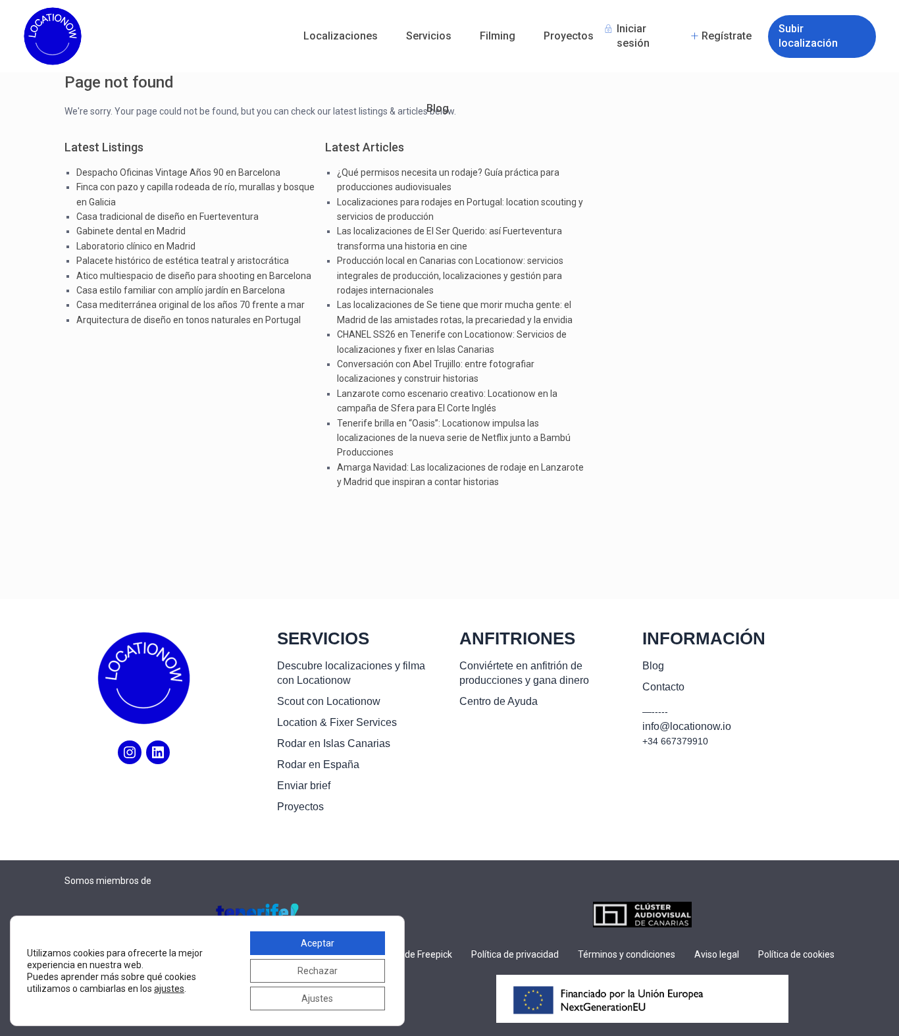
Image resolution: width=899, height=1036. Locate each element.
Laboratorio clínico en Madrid (135, 246)
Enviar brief (303, 785)
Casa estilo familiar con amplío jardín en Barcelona (180, 290)
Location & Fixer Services (337, 722)
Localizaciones (340, 36)
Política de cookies (796, 954)
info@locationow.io (686, 726)
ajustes (169, 988)
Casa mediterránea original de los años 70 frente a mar (190, 304)
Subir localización (808, 35)
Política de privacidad (515, 954)
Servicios (428, 36)
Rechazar (317, 971)
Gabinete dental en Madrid (131, 231)
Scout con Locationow (328, 701)
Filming (497, 36)
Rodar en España (318, 764)
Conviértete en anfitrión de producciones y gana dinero (524, 673)
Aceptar (317, 943)
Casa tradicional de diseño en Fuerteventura (167, 216)
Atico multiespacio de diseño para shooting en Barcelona (193, 276)
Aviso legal (716, 954)
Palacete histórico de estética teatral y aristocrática (182, 260)
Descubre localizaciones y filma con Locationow (351, 673)
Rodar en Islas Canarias (333, 743)
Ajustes (317, 998)
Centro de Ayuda (498, 701)
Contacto (663, 686)
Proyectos (569, 36)
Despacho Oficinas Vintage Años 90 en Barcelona (178, 172)
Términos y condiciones (626, 954)
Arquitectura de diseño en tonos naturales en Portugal (188, 320)
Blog (437, 108)
